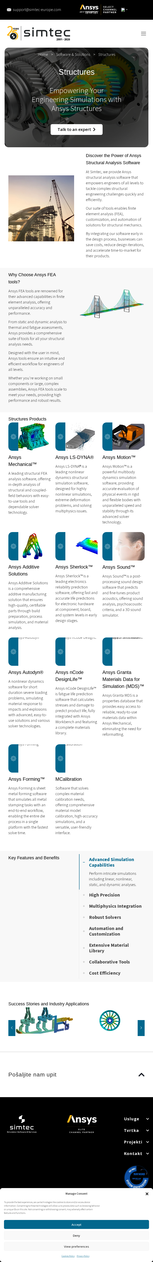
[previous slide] (11, 1028)
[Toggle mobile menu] (143, 33)
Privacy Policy (83, 1256)
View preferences (76, 1246)
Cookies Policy (68, 1256)
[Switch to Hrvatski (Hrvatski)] (124, 10)
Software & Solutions (73, 54)
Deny (76, 1235)
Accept (76, 1225)
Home (43, 54)
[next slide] (141, 1028)
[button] (147, 1194)
